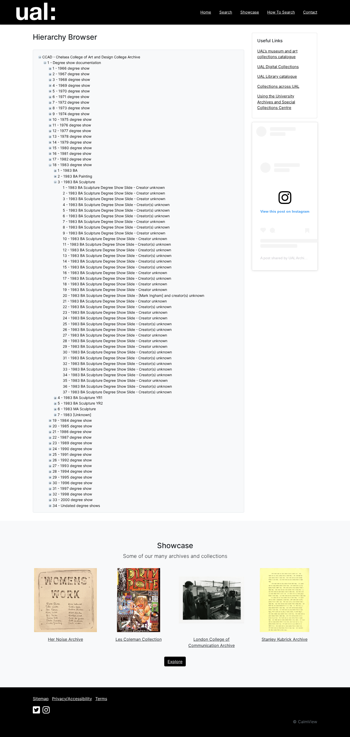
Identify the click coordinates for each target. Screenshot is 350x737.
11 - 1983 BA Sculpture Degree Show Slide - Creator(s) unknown (117, 244)
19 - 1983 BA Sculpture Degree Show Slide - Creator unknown (115, 289)
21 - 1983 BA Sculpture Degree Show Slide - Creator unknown (115, 301)
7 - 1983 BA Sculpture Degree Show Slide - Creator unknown (114, 221)
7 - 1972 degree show (71, 102)
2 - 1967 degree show (71, 74)
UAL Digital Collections (278, 66)
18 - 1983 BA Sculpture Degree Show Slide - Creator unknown (115, 284)
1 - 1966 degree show (71, 68)
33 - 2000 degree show (72, 499)
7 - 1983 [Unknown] (74, 415)
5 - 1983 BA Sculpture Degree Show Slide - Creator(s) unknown (116, 210)
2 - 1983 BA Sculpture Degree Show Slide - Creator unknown (114, 193)
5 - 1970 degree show (71, 91)
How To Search (281, 12)
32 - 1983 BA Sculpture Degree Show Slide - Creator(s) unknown (117, 363)
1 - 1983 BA (67, 170)
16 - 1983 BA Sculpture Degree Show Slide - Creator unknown (115, 272)
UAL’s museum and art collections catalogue (277, 54)
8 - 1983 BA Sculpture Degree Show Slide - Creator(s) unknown (116, 227)
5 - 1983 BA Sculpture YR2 (80, 403)
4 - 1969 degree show (71, 85)
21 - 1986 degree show (72, 431)
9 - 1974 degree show (71, 114)
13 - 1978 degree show (72, 136)
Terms (101, 698)
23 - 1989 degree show (72, 443)
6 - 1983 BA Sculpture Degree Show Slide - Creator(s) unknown (116, 216)
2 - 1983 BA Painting (75, 176)
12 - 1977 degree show (72, 130)
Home (205, 12)
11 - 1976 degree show (72, 125)
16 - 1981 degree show (72, 153)
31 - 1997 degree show (72, 488)
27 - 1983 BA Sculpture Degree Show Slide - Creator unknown (115, 335)
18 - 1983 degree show (72, 164)
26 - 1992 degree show (72, 460)
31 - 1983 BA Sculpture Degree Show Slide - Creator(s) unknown (117, 358)
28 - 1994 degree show (72, 471)
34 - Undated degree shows (76, 505)
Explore (175, 661)
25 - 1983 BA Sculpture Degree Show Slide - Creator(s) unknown (117, 324)
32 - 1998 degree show (72, 494)
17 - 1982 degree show (72, 159)
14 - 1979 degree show (72, 142)
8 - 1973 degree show (71, 108)
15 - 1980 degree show (72, 148)
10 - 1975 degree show (72, 119)
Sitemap (41, 698)
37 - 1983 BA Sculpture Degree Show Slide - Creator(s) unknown (117, 392)
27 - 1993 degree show (72, 465)
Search (225, 12)
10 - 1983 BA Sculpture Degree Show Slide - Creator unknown (115, 238)
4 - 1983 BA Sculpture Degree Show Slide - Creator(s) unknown (116, 204)
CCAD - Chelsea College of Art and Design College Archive (91, 57)
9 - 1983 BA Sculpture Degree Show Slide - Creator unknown (114, 233)
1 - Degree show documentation (74, 62)
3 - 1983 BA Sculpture (76, 182)
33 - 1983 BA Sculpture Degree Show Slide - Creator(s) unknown (117, 369)
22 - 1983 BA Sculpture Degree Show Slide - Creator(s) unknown (117, 307)
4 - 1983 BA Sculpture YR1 (80, 397)
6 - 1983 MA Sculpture (77, 409)
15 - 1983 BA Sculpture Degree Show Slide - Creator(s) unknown (117, 267)
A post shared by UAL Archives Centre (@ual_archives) (304, 258)
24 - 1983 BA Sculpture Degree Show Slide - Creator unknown (115, 318)
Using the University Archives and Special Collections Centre (276, 102)
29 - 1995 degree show (72, 477)
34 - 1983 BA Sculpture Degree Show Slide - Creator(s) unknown (117, 375)
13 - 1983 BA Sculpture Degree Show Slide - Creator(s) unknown (117, 255)
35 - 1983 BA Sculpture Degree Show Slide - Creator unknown (115, 380)
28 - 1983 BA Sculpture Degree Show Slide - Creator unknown (115, 341)
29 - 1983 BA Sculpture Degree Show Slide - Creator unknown (115, 346)
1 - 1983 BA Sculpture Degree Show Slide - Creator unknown (114, 187)
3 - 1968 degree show (71, 79)
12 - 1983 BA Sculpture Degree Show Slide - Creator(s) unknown (117, 250)
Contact (310, 12)
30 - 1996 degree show (72, 483)
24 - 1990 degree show (72, 449)
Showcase (249, 12)
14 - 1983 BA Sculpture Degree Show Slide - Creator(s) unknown (117, 261)
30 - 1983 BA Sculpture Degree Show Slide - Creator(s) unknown (117, 352)
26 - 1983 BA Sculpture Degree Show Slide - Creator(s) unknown (117, 329)
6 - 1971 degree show (71, 96)
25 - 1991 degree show (72, 454)
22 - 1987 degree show (72, 437)
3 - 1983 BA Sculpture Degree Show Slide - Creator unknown (114, 199)
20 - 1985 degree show (72, 426)
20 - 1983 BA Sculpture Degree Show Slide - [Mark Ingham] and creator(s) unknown (133, 295)
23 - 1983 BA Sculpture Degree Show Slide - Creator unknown (115, 312)
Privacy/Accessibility (72, 698)
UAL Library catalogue (277, 76)
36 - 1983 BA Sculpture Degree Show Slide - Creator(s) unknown (117, 386)
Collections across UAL (278, 86)
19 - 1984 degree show (72, 420)
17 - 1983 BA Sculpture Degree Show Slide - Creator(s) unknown (117, 278)
